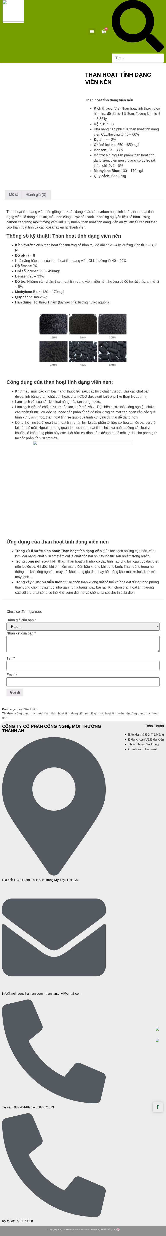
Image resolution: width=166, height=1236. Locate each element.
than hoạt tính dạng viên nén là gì (74, 713)
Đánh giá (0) (36, 195)
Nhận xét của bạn (21, 633)
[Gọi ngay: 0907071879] (160, 1040)
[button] (92, 31)
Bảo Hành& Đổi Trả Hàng (146, 734)
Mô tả (13, 195)
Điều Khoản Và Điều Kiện (146, 739)
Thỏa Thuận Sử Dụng (143, 744)
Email (12, 675)
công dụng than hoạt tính (32, 713)
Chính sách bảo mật (142, 749)
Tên (10, 658)
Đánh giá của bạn (21, 620)
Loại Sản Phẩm (27, 709)
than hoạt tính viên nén (114, 713)
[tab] (14, 195)
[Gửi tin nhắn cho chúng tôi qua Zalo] (157, 1029)
